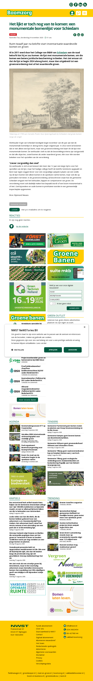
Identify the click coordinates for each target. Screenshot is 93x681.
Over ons (40, 628)
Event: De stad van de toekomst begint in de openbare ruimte (30, 457)
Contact (39, 634)
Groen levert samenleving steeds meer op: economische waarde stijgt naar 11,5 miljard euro (71, 536)
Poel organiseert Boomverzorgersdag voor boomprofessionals (31, 447)
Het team (40, 643)
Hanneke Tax (14, 37)
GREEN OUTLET (56, 315)
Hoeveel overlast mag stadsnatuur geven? (69, 546)
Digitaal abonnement (44, 637)
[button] (17, 349)
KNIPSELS (14, 498)
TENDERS (52, 421)
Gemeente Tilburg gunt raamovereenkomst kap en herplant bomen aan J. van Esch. (65, 452)
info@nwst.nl (72, 626)
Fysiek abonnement (44, 626)
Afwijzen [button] (53, 350)
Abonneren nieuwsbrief (45, 640)
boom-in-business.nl (35, 676)
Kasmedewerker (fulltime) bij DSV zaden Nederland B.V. (33, 379)
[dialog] (46, 340)
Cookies (39, 660)
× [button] (84, 327)
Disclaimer (40, 655)
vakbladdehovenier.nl (74, 673)
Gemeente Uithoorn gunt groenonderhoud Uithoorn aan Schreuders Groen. (64, 444)
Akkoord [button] (72, 350)
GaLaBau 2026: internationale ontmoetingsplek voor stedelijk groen (33, 436)
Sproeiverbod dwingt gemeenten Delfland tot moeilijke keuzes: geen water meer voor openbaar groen (72, 514)
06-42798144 (72, 633)
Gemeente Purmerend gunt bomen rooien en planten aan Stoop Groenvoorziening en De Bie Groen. (64, 428)
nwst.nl (63, 676)
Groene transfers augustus (71, 502)
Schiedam (62, 52)
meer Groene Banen (27, 399)
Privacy (39, 658)
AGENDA (14, 421)
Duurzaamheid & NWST (46, 631)
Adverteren (41, 649)
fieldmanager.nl (14, 673)
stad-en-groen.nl (44, 673)
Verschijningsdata (43, 663)
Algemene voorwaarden (46, 652)
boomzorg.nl (59, 673)
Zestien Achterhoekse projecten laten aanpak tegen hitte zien (69, 525)
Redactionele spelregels (46, 646)
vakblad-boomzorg (74, 637)
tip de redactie (22, 226)
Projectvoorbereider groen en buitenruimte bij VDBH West (33, 359)
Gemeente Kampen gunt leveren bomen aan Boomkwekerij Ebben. (64, 436)
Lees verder (41, 343)
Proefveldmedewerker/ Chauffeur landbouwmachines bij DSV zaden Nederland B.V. (32, 369)
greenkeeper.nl (29, 673)
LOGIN (14, 210)
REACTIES (14, 215)
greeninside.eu (52, 676)
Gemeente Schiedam (18, 204)
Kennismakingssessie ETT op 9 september (33, 427)
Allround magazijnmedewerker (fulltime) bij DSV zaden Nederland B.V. (30, 390)
